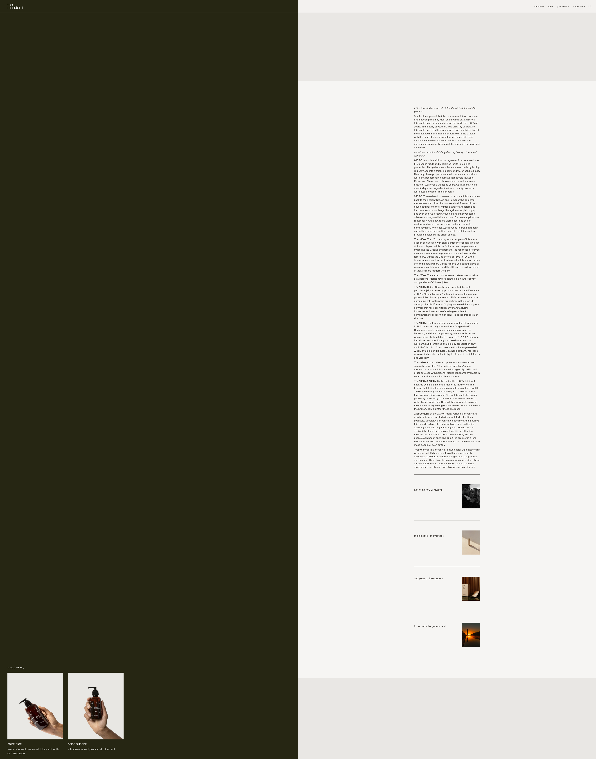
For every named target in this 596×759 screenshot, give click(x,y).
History (11, 43)
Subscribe (539, 6)
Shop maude (579, 6)
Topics (550, 6)
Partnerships (563, 6)
